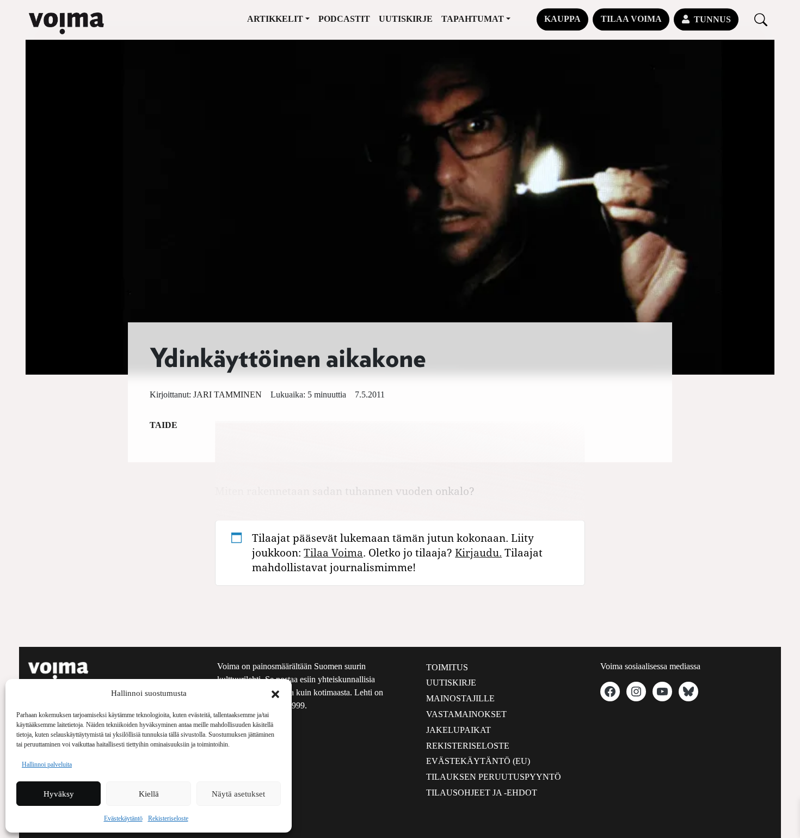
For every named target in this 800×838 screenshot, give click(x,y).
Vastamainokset (466, 714)
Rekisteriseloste (168, 818)
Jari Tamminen (227, 394)
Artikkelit (275, 18)
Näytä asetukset (238, 794)
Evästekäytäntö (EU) (478, 761)
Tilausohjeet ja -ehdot (481, 792)
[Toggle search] (760, 19)
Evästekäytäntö (123, 818)
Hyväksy (59, 794)
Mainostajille (460, 698)
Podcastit (344, 18)
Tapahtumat (472, 18)
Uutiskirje (406, 18)
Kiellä (149, 794)
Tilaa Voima (631, 18)
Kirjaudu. (478, 552)
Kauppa (562, 18)
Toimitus (447, 667)
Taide (163, 425)
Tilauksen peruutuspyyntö (493, 776)
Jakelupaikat (458, 730)
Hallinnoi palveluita (47, 764)
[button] (275, 693)
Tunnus (712, 19)
